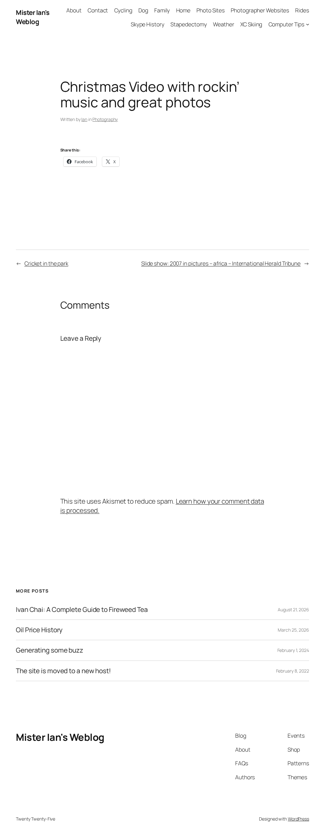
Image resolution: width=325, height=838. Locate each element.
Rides (302, 10)
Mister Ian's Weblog (32, 17)
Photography (105, 119)
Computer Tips (287, 24)
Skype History (147, 24)
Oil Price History (39, 630)
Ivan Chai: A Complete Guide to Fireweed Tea (82, 609)
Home (183, 10)
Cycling (123, 10)
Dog (143, 10)
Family (162, 10)
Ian (84, 119)
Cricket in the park (46, 263)
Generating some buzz (49, 650)
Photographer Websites (260, 10)
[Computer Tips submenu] (307, 23)
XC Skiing (251, 24)
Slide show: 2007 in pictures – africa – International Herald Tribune (221, 263)
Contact (98, 10)
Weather (223, 24)
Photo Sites (210, 10)
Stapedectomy (188, 24)
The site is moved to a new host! (63, 670)
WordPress (298, 819)
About (74, 10)
